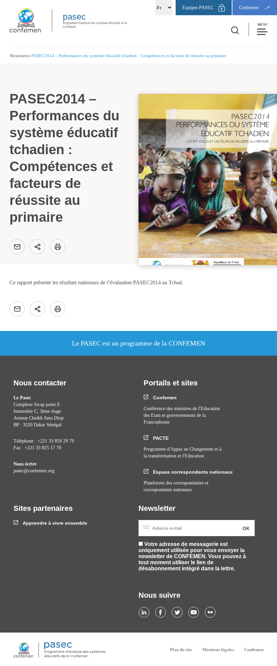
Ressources (20, 55)
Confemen (164, 397)
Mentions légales (218, 649)
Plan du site (181, 649)
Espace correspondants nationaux (192, 472)
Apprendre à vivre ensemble (54, 523)
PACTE (160, 438)
